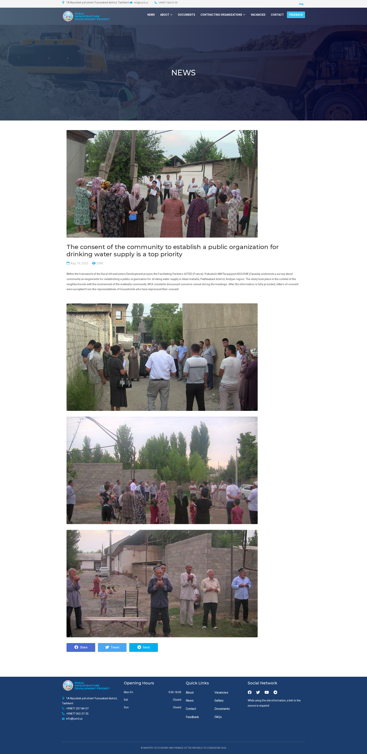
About (164, 14)
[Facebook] (250, 692)
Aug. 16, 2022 (79, 263)
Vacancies (258, 14)
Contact (277, 14)
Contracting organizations (221, 14)
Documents (186, 14)
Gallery (219, 700)
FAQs (218, 717)
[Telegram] (275, 692)
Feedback (296, 14)
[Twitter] (258, 692)
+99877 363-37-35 (168, 2)
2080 (99, 263)
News (151, 14)
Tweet (114, 647)
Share (83, 647)
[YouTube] (267, 692)
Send (146, 647)
